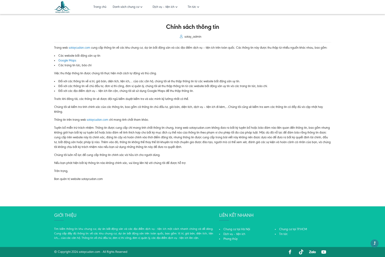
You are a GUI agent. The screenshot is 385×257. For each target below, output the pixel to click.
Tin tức (192, 7)
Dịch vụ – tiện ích (163, 7)
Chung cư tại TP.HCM (293, 229)
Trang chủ (99, 7)
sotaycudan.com (97, 119)
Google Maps (67, 60)
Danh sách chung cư (126, 7)
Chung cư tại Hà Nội (236, 229)
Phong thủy (230, 239)
